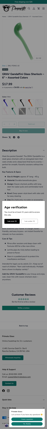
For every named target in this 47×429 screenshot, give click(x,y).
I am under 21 (29, 221)
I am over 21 (12, 221)
